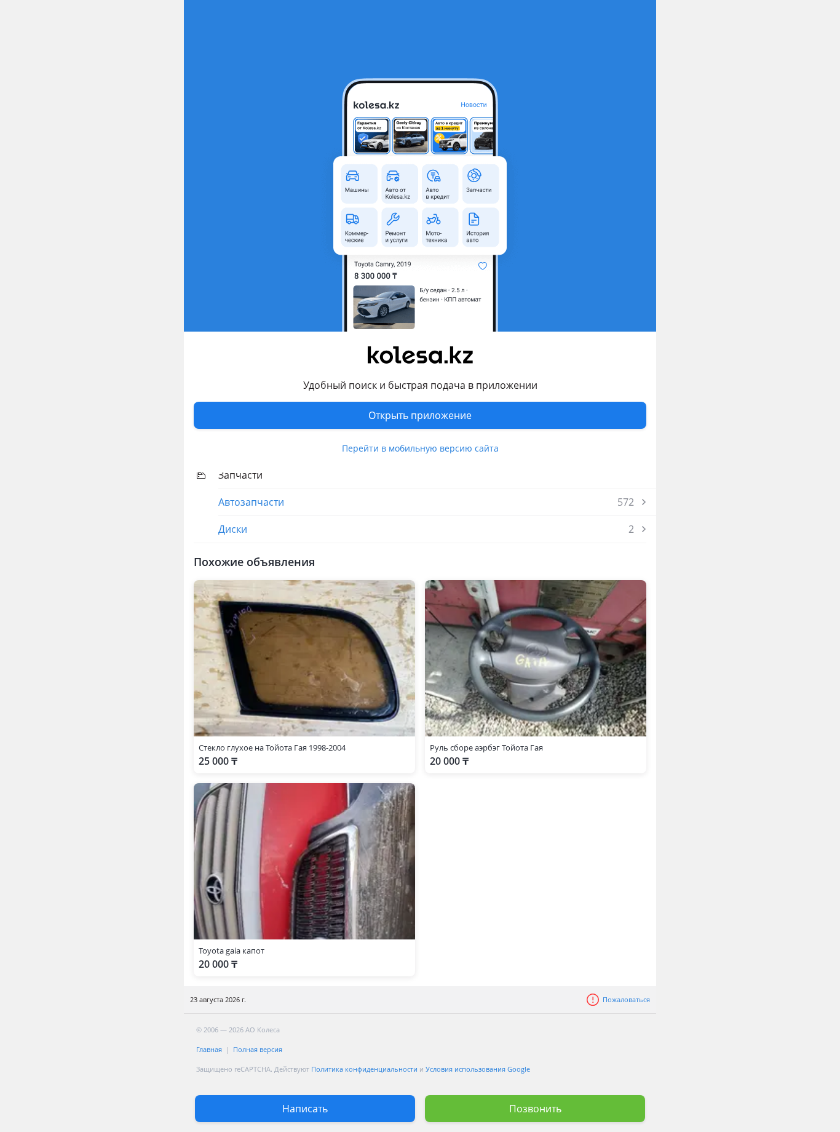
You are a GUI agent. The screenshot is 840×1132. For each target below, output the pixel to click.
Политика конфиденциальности (364, 1069)
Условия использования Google (478, 1069)
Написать (305, 1108)
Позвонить (535, 1108)
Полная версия (257, 1049)
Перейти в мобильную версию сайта (420, 448)
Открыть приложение (420, 415)
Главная (209, 1049)
